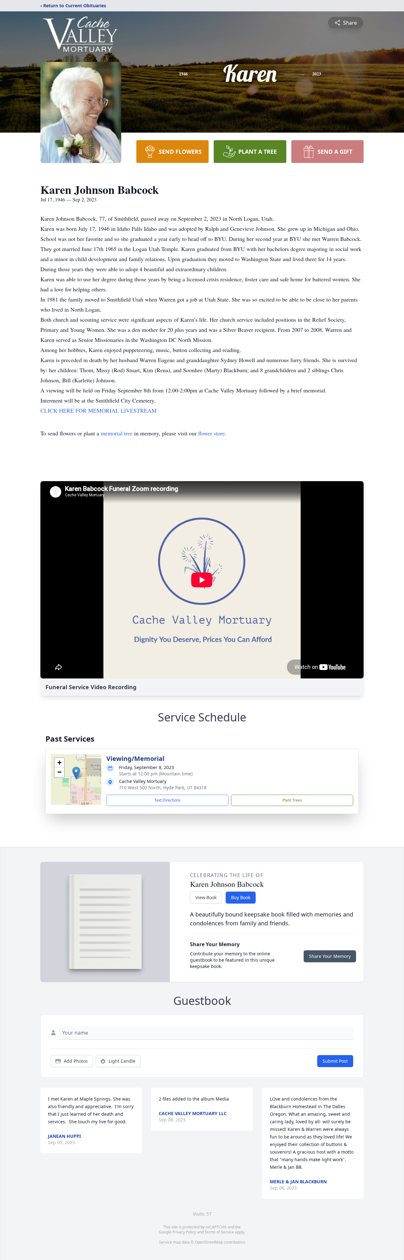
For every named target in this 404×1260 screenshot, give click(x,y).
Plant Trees (292, 800)
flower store (211, 433)
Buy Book (240, 897)
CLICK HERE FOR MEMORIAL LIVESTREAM (98, 410)
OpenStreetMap (209, 1242)
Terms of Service (219, 1232)
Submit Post (335, 1061)
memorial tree (117, 433)
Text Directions (167, 800)
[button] (76, 773)
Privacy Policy (184, 1232)
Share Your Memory (330, 956)
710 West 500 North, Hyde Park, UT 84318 (162, 788)
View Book (206, 897)
